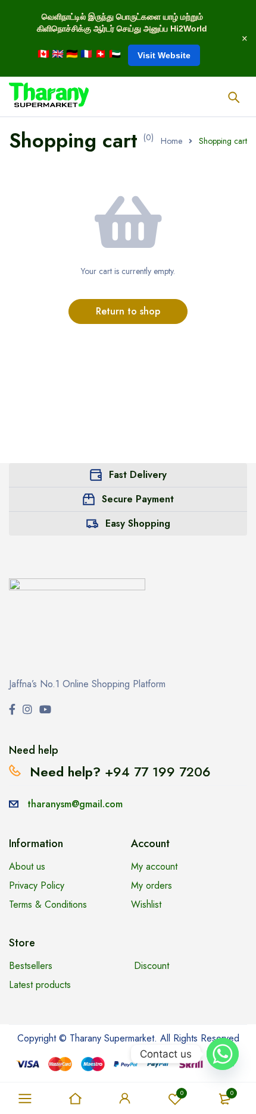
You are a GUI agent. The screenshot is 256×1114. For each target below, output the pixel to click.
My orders (151, 885)
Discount (151, 966)
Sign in (125, 1098)
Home (171, 141)
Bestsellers (30, 966)
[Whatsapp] (223, 1054)
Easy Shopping (137, 523)
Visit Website (164, 55)
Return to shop (128, 311)
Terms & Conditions (48, 904)
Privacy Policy (36, 885)
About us (27, 866)
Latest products (40, 985)
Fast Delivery (138, 475)
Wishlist (181, 1092)
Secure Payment (138, 499)
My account (154, 866)
